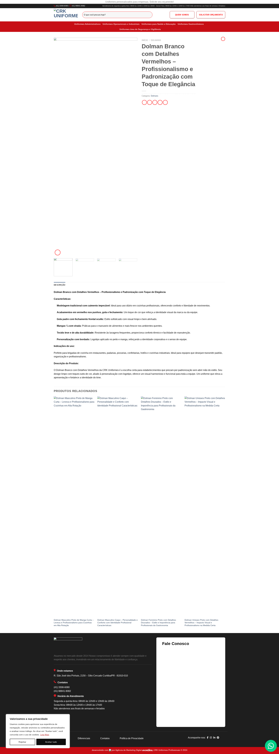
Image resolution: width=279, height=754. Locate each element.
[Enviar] (149, 14)
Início (145, 40)
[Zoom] (57, 252)
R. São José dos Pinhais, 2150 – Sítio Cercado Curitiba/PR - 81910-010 (91, 675)
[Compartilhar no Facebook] (144, 102)
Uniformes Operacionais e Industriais (121, 24)
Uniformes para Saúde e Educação (159, 24)
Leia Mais (44, 734)
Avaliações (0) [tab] (75, 285)
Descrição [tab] (59, 285)
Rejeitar (22, 742)
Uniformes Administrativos (87, 24)
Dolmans (156, 40)
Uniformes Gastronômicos (191, 24)
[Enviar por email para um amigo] (154, 102)
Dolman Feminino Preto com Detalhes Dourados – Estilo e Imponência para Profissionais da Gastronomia (158, 622)
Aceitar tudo (51, 742)
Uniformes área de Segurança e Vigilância (140, 29)
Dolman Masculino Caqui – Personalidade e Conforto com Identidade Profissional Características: (117, 622)
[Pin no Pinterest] (160, 102)
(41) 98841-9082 (78, 6)
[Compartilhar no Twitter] (149, 102)
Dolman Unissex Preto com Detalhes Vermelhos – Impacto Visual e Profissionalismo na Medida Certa (201, 622)
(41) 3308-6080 (62, 6)
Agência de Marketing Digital (128, 750)
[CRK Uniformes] (66, 15)
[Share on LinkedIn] (165, 102)
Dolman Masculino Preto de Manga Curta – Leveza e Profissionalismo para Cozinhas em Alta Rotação (74, 622)
